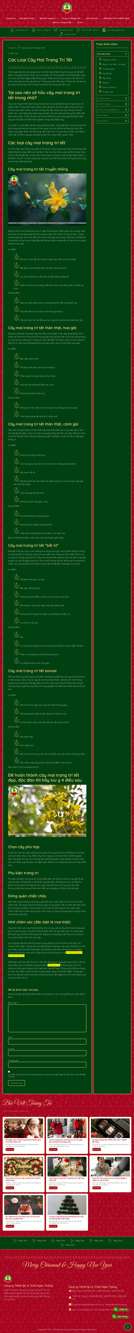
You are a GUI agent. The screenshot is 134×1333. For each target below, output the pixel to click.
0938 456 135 (54, 965)
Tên (10, 1037)
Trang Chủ (12, 48)
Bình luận (13, 1003)
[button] (112, 53)
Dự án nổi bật (102, 121)
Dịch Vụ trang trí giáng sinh (108, 109)
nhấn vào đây (73, 343)
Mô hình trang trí (104, 104)
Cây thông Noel (103, 98)
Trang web (13, 1060)
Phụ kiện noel (107, 92)
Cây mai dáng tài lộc (29, 767)
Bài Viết (14, 53)
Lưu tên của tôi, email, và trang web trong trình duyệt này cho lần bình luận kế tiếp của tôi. (47, 1075)
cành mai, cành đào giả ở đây (49, 537)
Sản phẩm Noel (103, 54)
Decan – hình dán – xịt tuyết (113, 64)
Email (11, 1049)
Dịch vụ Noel (102, 115)
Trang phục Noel (109, 60)
